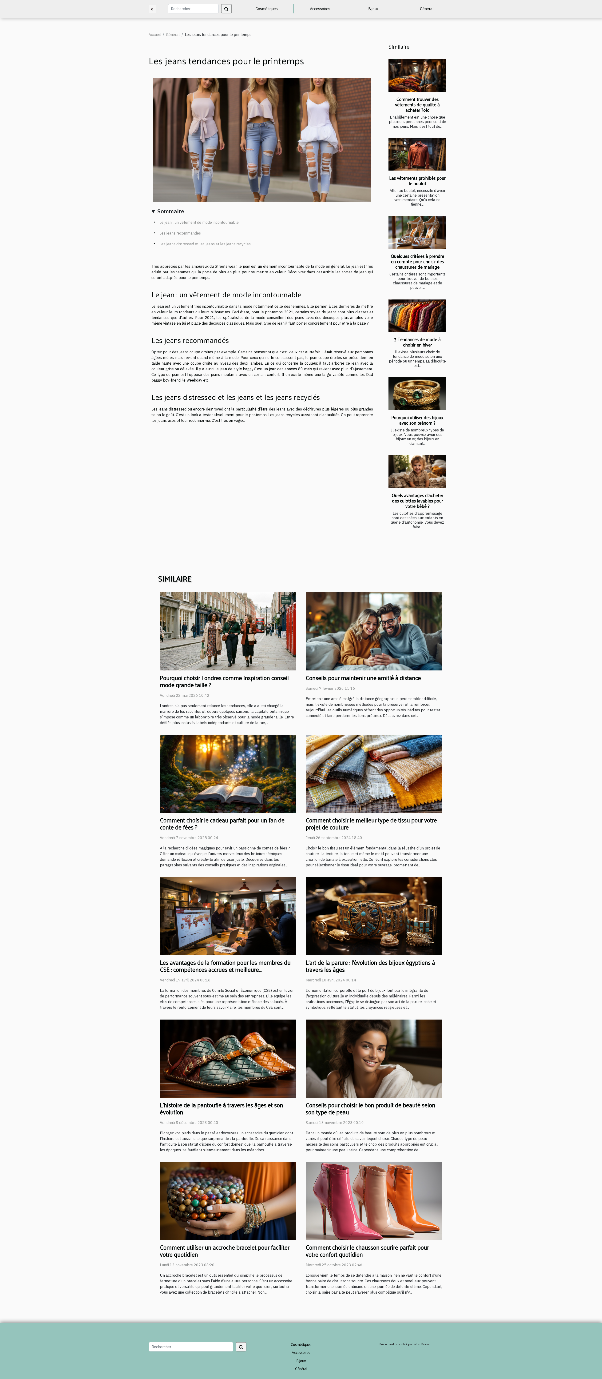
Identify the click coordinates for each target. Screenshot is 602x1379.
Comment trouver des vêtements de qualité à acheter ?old (417, 104)
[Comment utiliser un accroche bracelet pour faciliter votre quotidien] (228, 1200)
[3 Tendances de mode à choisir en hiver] (417, 315)
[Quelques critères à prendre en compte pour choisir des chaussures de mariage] (417, 232)
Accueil (155, 34)
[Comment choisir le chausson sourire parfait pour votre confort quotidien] (374, 1200)
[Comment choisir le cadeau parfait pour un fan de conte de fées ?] (228, 773)
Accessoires (320, 8)
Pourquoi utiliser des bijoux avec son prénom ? (417, 420)
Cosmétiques (267, 8)
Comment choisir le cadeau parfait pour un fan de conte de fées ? (222, 823)
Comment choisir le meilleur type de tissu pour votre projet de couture (371, 823)
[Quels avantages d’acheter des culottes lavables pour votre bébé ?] (417, 471)
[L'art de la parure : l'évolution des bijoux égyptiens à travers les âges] (374, 915)
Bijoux (373, 8)
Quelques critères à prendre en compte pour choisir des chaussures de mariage (417, 261)
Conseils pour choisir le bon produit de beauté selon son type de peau (370, 1108)
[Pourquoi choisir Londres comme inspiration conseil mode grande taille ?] (228, 631)
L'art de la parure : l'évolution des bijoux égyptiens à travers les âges (370, 966)
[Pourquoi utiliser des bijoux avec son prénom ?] (417, 393)
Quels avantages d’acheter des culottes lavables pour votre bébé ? (417, 500)
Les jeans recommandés (180, 233)
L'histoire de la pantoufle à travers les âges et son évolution (221, 1108)
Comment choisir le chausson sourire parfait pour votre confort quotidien (367, 1250)
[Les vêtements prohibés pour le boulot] (417, 154)
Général (427, 8)
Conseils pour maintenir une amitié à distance (363, 677)
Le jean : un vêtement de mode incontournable (199, 222)
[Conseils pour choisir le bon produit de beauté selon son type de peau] (374, 1058)
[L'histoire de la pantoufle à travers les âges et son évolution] (228, 1058)
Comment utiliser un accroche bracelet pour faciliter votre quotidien (224, 1250)
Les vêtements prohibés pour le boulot (417, 180)
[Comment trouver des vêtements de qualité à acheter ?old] (417, 75)
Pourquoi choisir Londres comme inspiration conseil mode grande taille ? (224, 681)
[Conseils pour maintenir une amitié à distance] (374, 631)
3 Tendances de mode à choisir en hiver (417, 342)
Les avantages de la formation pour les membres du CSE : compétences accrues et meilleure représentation (225, 969)
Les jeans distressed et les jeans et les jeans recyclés (205, 244)
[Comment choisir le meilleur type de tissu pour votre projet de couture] (374, 773)
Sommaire (170, 211)
